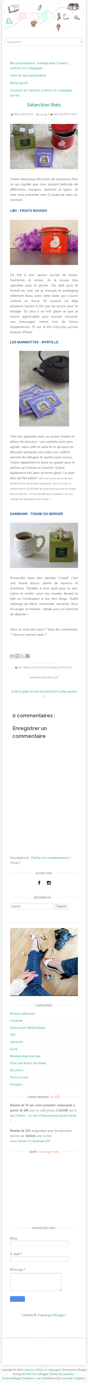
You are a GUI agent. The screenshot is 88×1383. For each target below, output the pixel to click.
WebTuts (32, 1374)
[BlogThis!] (17, 656)
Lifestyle (65, 667)
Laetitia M (26, 114)
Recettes (16, 1070)
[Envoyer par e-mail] (12, 656)
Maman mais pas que (44, 677)
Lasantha (68, 1374)
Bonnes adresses (22, 1013)
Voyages (16, 1084)
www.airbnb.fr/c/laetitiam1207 (30, 1141)
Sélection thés (44, 105)
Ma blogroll (19, 83)
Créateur (16, 1020)
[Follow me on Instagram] (49, 883)
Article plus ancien (63, 691)
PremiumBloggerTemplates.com (21, 1378)
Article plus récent (25, 691)
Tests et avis (19, 1077)
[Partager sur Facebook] (27, 656)
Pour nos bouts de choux (28, 1063)
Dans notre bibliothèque (28, 1027)
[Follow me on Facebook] (39, 883)
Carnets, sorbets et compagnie (42, 1369)
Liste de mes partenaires (28, 75)
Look (14, 1049)
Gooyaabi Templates (73, 1378)
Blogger (59, 1315)
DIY (13, 1034)
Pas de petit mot (65, 114)
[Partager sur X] (22, 656)
